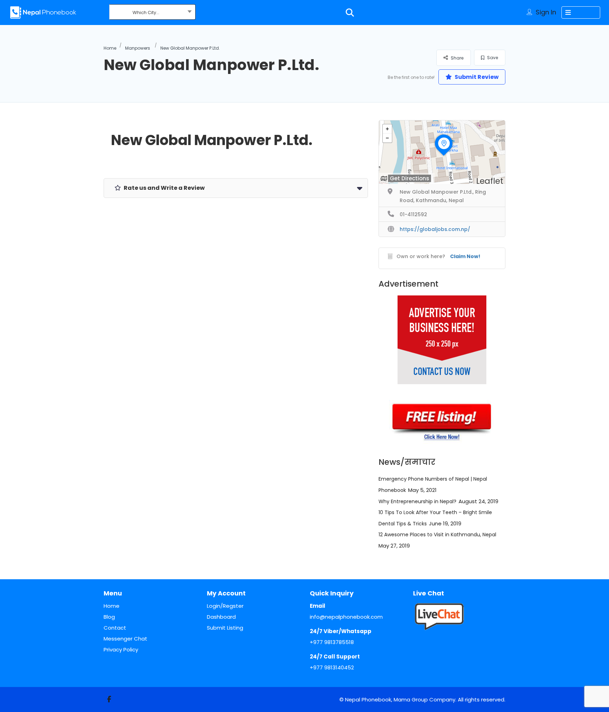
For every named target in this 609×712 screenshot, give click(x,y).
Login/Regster (225, 606)
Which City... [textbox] (146, 12)
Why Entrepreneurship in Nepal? (417, 501)
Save (492, 58)
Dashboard (221, 616)
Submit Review (476, 77)
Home (110, 48)
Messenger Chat (125, 638)
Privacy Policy (121, 649)
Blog (109, 616)
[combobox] (152, 13)
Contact (115, 627)
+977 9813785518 (332, 642)
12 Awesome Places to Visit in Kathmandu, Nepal (437, 534)
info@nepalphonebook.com (346, 616)
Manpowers (137, 48)
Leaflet (489, 181)
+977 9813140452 (332, 667)
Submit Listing (225, 627)
